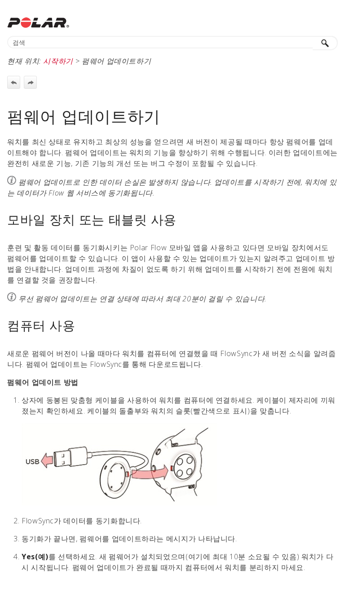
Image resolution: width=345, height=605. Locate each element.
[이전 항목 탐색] (13, 82)
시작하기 (58, 61)
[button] (325, 43)
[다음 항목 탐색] (30, 82)
